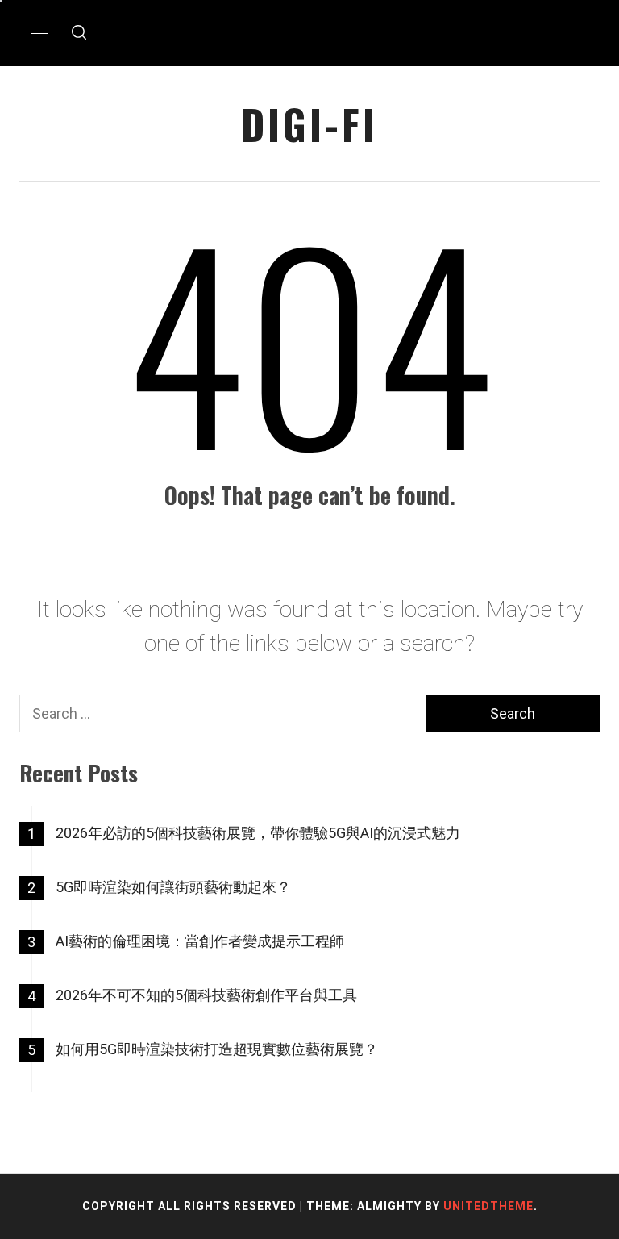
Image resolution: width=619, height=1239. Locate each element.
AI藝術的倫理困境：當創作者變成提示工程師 (200, 940)
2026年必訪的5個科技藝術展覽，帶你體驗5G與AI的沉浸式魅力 (258, 832)
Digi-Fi (309, 124)
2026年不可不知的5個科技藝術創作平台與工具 (206, 995)
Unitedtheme (488, 1205)
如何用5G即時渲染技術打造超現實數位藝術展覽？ (217, 1049)
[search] (79, 33)
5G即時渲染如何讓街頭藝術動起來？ (173, 886)
